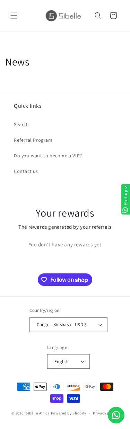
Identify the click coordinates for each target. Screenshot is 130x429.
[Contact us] (116, 415)
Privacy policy (106, 413)
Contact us (26, 171)
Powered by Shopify (69, 413)
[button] (13, 15)
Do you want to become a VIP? (48, 155)
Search (21, 124)
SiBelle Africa (38, 413)
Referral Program (33, 140)
